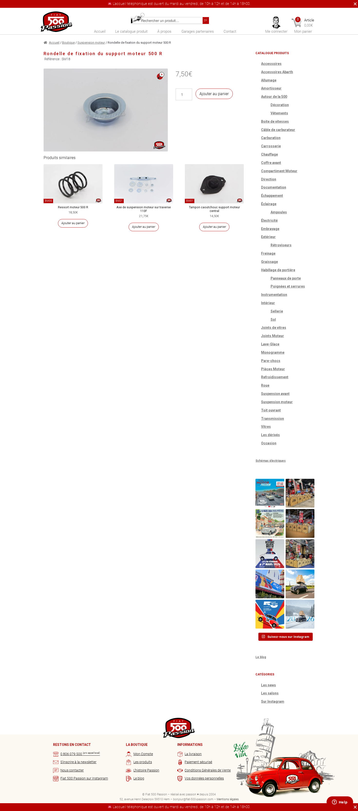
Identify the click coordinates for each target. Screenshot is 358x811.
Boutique (68, 42)
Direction (268, 179)
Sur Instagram (272, 701)
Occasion (268, 443)
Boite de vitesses (275, 121)
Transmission (272, 419)
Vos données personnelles (204, 778)
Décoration (280, 105)
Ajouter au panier (214, 93)
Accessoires (271, 64)
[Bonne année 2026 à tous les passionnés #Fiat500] (300, 614)
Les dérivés (270, 435)
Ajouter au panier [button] (73, 223)
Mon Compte (143, 754)
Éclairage (268, 204)
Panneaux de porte (286, 278)
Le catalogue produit (131, 31)
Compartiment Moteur (279, 171)
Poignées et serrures (288, 286)
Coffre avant (271, 163)
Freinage (268, 253)
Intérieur (268, 303)
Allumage (268, 80)
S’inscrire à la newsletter (78, 762)
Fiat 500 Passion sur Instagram (84, 778)
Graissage (269, 262)
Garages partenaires (197, 31)
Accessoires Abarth (277, 72)
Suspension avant (275, 394)
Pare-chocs (270, 361)
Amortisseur (271, 88)
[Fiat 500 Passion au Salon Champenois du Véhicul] (300, 493)
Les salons (270, 693)
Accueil (99, 31)
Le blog (260, 657)
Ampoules (279, 212)
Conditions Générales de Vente (208, 770)
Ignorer (354, 4)
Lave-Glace (270, 344)
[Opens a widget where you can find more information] (339, 802)
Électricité (269, 220)
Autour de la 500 (274, 97)
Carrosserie (271, 146)
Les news (268, 685)
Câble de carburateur (278, 130)
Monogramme (272, 352)
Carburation (271, 138)
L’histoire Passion (146, 770)
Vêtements (279, 113)
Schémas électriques (270, 460)
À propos (164, 31)
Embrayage (270, 229)
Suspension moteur (91, 42)
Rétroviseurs (281, 245)
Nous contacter (72, 770)
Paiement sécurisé (198, 762)
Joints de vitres (273, 328)
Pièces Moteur (273, 369)
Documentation (273, 187)
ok (205, 20)
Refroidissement (274, 377)
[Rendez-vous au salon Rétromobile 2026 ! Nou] (269, 614)
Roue (265, 385)
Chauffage (269, 154)
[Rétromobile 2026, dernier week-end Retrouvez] (300, 553)
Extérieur (268, 237)
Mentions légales (228, 799)
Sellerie (277, 311)
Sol (273, 319)
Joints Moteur (272, 336)
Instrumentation (274, 295)
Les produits (142, 762)
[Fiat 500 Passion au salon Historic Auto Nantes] (300, 523)
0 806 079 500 (80, 754)
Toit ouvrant (271, 410)
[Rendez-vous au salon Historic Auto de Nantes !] (269, 553)
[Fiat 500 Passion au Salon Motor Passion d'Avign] (269, 493)
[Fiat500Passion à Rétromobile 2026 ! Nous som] (269, 584)
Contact (230, 31)
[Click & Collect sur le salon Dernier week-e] (300, 584)
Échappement (272, 196)
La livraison (193, 754)
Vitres (266, 427)
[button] (160, 76)
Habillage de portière (278, 270)
